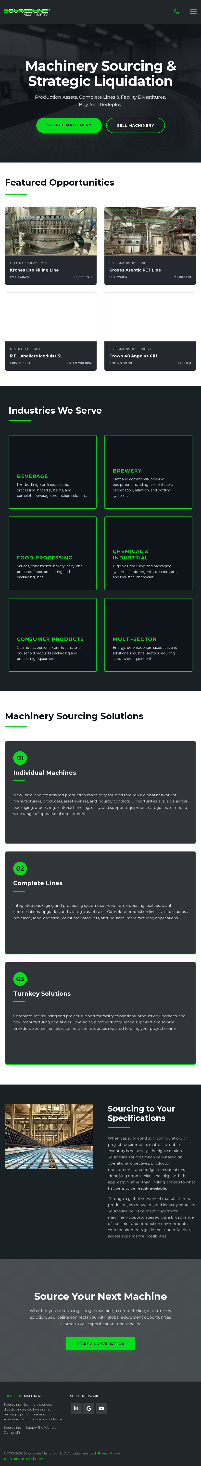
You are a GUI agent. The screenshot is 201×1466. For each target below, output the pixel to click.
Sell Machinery (135, 125)
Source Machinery (69, 124)
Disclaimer (34, 1459)
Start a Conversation (100, 1343)
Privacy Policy (109, 1453)
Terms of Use (14, 1459)
